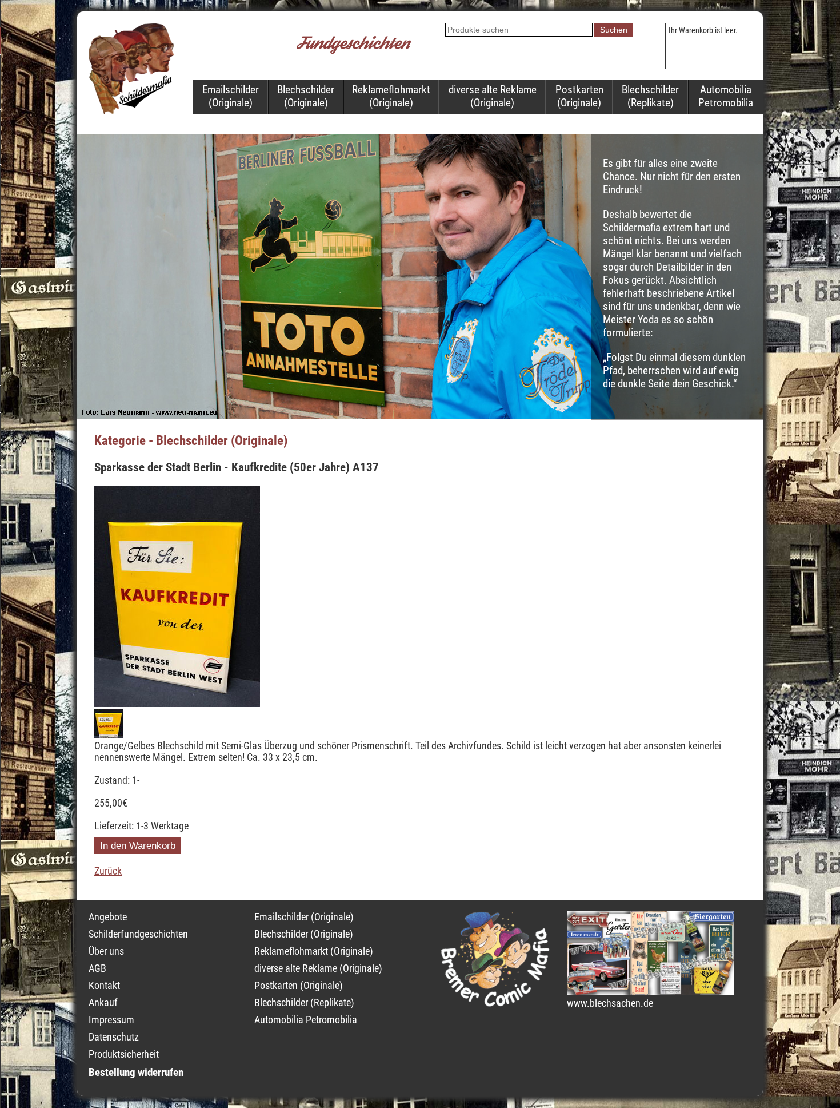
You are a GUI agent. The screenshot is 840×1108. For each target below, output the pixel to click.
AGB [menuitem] (97, 968)
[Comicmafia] (495, 1003)
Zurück (108, 871)
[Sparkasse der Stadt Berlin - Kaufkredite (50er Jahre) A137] (177, 703)
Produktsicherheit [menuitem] (124, 1054)
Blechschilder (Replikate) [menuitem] (650, 96)
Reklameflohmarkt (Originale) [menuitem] (391, 96)
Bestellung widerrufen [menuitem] (136, 1072)
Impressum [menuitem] (111, 1020)
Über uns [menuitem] (106, 951)
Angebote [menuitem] (108, 917)
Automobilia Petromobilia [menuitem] (725, 96)
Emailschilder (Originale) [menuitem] (230, 96)
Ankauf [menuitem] (103, 1002)
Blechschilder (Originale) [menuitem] (305, 96)
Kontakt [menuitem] (104, 985)
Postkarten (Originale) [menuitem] (579, 96)
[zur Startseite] (131, 111)
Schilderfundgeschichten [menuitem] (138, 934)
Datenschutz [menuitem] (114, 1037)
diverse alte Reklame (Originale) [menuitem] (493, 96)
